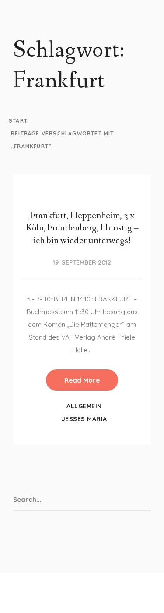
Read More (82, 380)
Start (18, 120)
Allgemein (84, 406)
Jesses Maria (84, 419)
